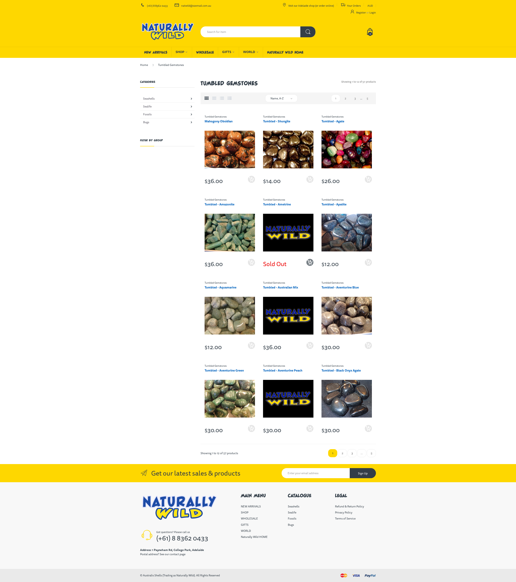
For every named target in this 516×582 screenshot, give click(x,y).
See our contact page (172, 554)
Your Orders (354, 6)
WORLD (246, 531)
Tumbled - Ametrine (277, 204)
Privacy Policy (343, 512)
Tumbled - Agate (332, 121)
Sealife (292, 512)
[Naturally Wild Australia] (167, 32)
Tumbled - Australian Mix (280, 287)
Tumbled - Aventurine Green (224, 370)
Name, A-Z (277, 98)
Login (372, 12)
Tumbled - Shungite (276, 121)
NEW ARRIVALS (251, 506)
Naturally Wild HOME (254, 537)
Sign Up (363, 473)
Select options (368, 182)
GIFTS (245, 525)
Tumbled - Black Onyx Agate (341, 370)
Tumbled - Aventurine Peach (282, 370)
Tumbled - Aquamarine (220, 287)
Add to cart (251, 182)
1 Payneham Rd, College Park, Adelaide (178, 550)
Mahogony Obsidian (219, 121)
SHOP (244, 512)
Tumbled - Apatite (333, 204)
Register (361, 12)
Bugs (291, 525)
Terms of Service (345, 518)
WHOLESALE (249, 518)
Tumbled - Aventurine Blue (340, 287)
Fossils (292, 518)
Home (144, 65)
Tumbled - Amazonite (219, 204)
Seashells (293, 506)
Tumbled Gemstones (216, 117)
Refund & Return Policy (349, 506)
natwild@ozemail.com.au (196, 6)
